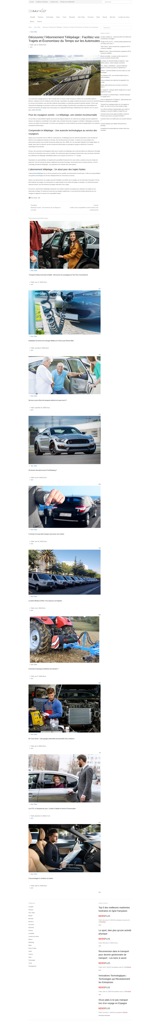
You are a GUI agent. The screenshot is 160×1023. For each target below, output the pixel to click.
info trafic (38, 110)
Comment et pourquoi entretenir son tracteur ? (44, 669)
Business (40, 17)
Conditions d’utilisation (42, 2)
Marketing (31, 942)
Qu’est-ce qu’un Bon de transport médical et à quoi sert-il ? (48, 400)
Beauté (105, 17)
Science (39, 21)
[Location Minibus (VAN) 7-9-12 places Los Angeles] (65, 550)
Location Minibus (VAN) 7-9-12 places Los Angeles (45, 601)
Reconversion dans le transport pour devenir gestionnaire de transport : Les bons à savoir (114, 954)
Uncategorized (32, 966)
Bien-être (112, 17)
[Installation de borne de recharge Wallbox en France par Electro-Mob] (65, 291)
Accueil (32, 2)
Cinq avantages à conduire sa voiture (41, 878)
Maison (32, 21)
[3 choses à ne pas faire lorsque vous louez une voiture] (65, 487)
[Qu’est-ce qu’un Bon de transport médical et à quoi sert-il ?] (65, 357)
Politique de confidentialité (67, 2)
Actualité (32, 17)
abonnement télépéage (36, 173)
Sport (30, 957)
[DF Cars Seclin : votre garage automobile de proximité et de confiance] (65, 685)
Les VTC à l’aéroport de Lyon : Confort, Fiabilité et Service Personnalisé (52, 808)
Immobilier (31, 933)
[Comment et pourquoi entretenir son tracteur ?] (64, 617)
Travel (64, 17)
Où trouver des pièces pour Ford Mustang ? (43, 470)
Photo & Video (32, 948)
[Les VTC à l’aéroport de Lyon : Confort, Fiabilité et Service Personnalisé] (65, 755)
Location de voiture (123, 17)
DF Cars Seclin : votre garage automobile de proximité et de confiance (51, 738)
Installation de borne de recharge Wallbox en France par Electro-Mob (51, 340)
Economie (91, 17)
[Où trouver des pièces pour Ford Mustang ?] (65, 417)
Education (72, 17)
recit (31, 47)
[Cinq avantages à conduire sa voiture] (65, 825)
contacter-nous (54, 2)
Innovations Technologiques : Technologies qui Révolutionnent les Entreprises (114, 979)
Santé (58, 17)
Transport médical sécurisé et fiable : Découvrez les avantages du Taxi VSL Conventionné (58, 275)
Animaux (31, 909)
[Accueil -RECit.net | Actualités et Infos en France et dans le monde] (41, 9)
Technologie (49, 17)
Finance (31, 930)
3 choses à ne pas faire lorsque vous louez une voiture (46, 534)
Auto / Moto (81, 17)
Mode (98, 17)
